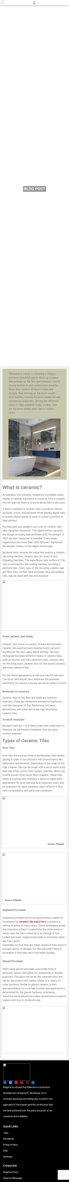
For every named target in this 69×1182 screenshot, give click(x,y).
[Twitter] (10, 1082)
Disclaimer (8, 1138)
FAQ (5, 1150)
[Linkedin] (33, 1082)
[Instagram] (27, 1082)
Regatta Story (10, 1172)
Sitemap (7, 1156)
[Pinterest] (21, 1082)
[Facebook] (5, 1082)
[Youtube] (16, 1082)
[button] (2, 2)
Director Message (12, 1178)
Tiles (5, 1132)
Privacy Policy (10, 1144)
